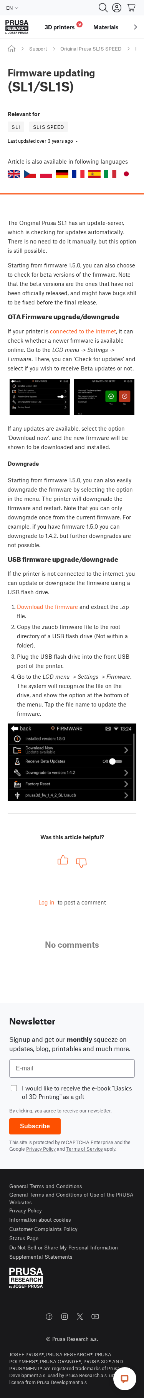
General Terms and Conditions (45, 1186)
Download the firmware (47, 606)
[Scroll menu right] (135, 27)
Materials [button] (106, 27)
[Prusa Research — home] (17, 27)
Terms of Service (84, 1149)
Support (38, 49)
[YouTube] (95, 1316)
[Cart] (131, 7)
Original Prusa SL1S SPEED (90, 49)
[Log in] (117, 7)
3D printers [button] (63, 26)
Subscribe (35, 1126)
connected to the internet (83, 331)
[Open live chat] (124, 1378)
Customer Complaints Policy (43, 1229)
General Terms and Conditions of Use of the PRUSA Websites (71, 1198)
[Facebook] (49, 1316)
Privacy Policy (41, 1149)
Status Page (23, 1238)
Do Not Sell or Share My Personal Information (63, 1247)
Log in (46, 902)
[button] (14, 174)
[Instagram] (64, 1316)
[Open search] (103, 7)
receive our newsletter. (87, 1110)
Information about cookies (40, 1219)
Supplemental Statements (41, 1256)
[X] (80, 1316)
